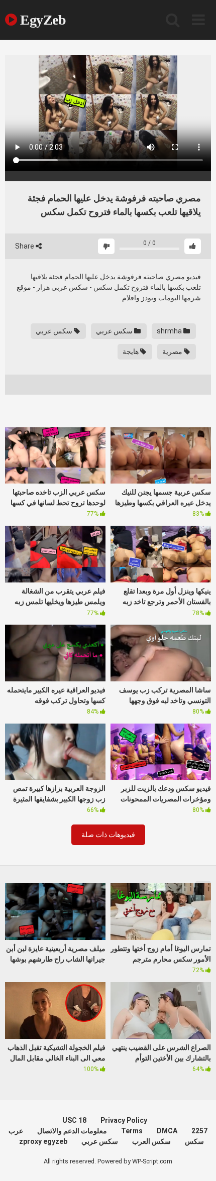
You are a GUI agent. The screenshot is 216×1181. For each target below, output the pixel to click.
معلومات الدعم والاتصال (72, 1131)
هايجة (131, 351)
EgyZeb (41, 20)
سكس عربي (115, 331)
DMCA (167, 1131)
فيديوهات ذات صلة (108, 835)
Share (25, 246)
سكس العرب (151, 1141)
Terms (132, 1131)
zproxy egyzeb (43, 1141)
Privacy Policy (123, 1120)
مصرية (173, 351)
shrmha (170, 331)
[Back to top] (197, 1160)
